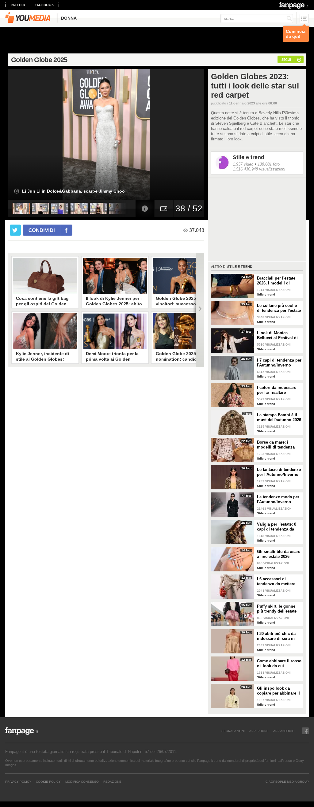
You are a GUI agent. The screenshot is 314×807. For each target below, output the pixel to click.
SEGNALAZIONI (233, 730)
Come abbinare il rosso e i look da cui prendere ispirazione (279, 663)
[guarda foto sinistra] (27, 134)
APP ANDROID (283, 730)
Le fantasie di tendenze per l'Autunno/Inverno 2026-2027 (279, 472)
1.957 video (243, 164)
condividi (42, 230)
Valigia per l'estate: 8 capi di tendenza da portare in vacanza (276, 527)
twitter (17, 5)
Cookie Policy (48, 781)
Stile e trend (248, 157)
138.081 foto (269, 164)
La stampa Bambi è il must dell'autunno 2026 (279, 417)
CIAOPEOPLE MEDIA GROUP (287, 781)
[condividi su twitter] (15, 230)
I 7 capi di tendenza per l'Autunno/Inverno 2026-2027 (279, 363)
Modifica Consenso (82, 781)
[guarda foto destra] (125, 134)
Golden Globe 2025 (39, 60)
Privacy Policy (18, 781)
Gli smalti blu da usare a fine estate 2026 (278, 554)
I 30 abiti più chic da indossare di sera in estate (276, 636)
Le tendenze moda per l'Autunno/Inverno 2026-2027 (278, 499)
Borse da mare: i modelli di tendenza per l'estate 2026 (276, 445)
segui (286, 59)
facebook (44, 5)
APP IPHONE (259, 730)
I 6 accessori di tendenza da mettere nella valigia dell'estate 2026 (278, 581)
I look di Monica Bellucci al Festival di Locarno (277, 335)
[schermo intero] (164, 208)
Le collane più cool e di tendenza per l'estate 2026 (279, 308)
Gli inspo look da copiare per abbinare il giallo (278, 691)
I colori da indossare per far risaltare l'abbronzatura (276, 390)
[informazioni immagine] (145, 208)
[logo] (294, 5)
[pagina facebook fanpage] (305, 730)
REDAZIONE (112, 781)
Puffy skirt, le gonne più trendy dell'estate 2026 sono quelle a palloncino (277, 609)
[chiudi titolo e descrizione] (16, 191)
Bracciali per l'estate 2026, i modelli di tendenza (276, 281)
